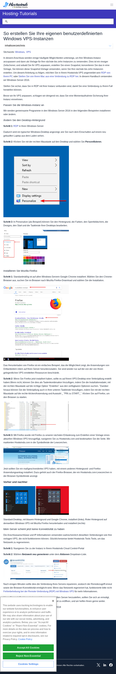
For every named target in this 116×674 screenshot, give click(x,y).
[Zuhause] (15, 5)
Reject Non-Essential (28, 656)
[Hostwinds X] (97, 665)
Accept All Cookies (28, 647)
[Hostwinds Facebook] (109, 665)
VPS (28, 52)
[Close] (53, 601)
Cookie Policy (25, 639)
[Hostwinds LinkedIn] (103, 665)
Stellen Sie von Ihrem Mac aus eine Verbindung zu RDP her (48, 76)
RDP (15, 126)
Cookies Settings (28, 664)
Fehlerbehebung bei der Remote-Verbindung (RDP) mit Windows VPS (38, 591)
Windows (19, 52)
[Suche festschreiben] (6, 21)
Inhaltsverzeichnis (15, 45)
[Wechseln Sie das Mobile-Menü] (111, 4)
